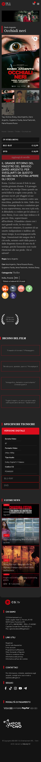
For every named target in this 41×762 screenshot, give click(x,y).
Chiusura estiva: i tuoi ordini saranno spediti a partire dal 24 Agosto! (17, 512)
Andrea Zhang (10, 116)
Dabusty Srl (26, 744)
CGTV (5, 584)
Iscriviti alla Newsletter (14, 645)
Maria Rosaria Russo (10, 123)
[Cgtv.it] (6, 4)
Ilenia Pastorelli (29, 120)
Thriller (17, 131)
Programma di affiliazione (15, 650)
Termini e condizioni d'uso (15, 654)
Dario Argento (12, 258)
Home (4, 131)
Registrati (9, 643)
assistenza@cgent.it (13, 677)
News (6, 504)
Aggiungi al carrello (21, 157)
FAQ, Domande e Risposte (15, 652)
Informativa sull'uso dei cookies (17, 659)
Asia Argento (22, 116)
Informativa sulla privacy (14, 656)
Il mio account (10, 647)
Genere (10, 131)
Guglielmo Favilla (15, 120)
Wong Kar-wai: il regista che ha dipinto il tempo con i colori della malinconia (18, 567)
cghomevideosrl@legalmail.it (19, 629)
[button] (35, 39)
